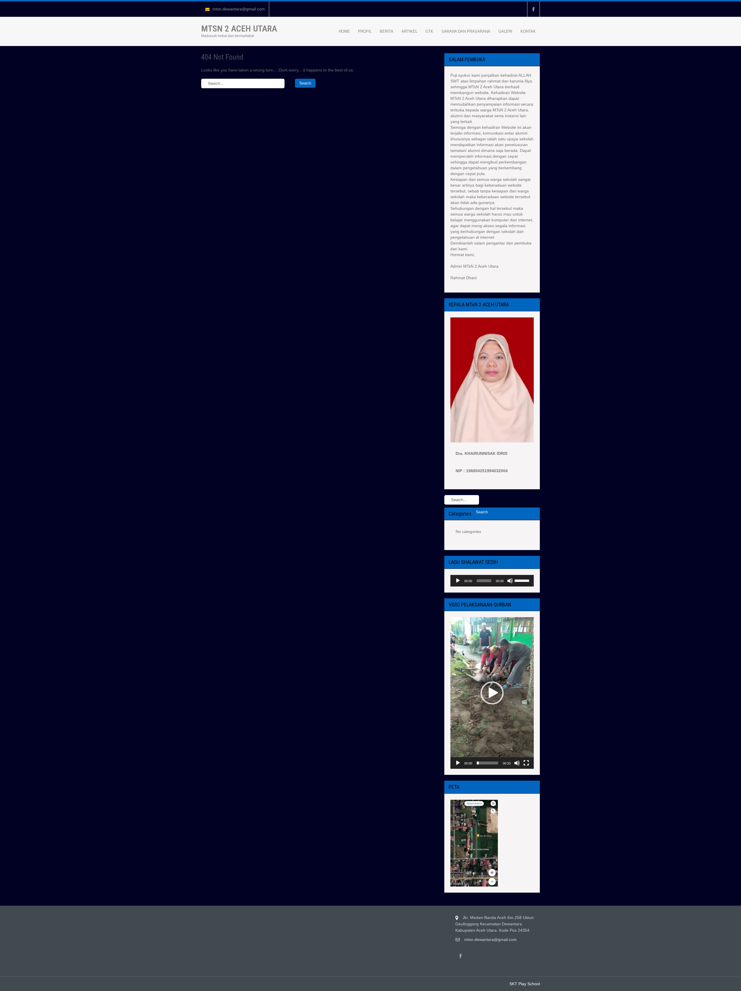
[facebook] (533, 9)
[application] (492, 580)
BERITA (386, 31)
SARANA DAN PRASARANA (465, 31)
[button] (492, 693)
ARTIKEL (409, 31)
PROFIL (365, 31)
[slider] (523, 580)
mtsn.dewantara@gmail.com (238, 9)
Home (344, 31)
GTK (429, 31)
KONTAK (528, 31)
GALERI (505, 31)
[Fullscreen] (526, 763)
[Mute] (510, 581)
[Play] (458, 581)
